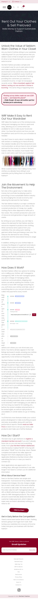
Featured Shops (18, 561)
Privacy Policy (18, 577)
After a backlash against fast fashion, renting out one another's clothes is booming (17, 85)
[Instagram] (19, 590)
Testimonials (18, 574)
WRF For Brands (18, 566)
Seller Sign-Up (18, 564)
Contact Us (18, 585)
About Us (18, 582)
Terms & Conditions (18, 579)
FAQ (19, 572)
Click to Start (19, 510)
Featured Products (18, 559)
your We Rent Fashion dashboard (22, 446)
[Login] (18, 7)
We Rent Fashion (24, 596)
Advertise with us (18, 569)
